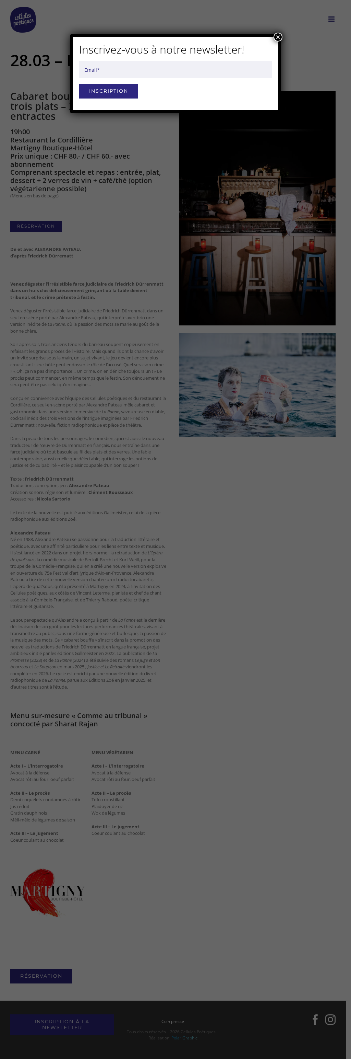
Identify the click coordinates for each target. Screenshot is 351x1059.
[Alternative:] (175, 80)
